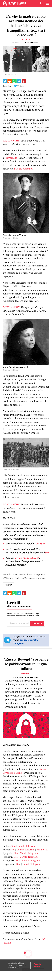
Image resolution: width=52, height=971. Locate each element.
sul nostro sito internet (26, 558)
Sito (13, 846)
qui (47, 552)
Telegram (39, 543)
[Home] (5, 3)
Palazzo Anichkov (23, 169)
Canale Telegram (26, 846)
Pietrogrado (11, 158)
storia (8, 585)
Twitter (20, 86)
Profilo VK (42, 850)
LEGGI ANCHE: (11, 141)
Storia (26, 39)
